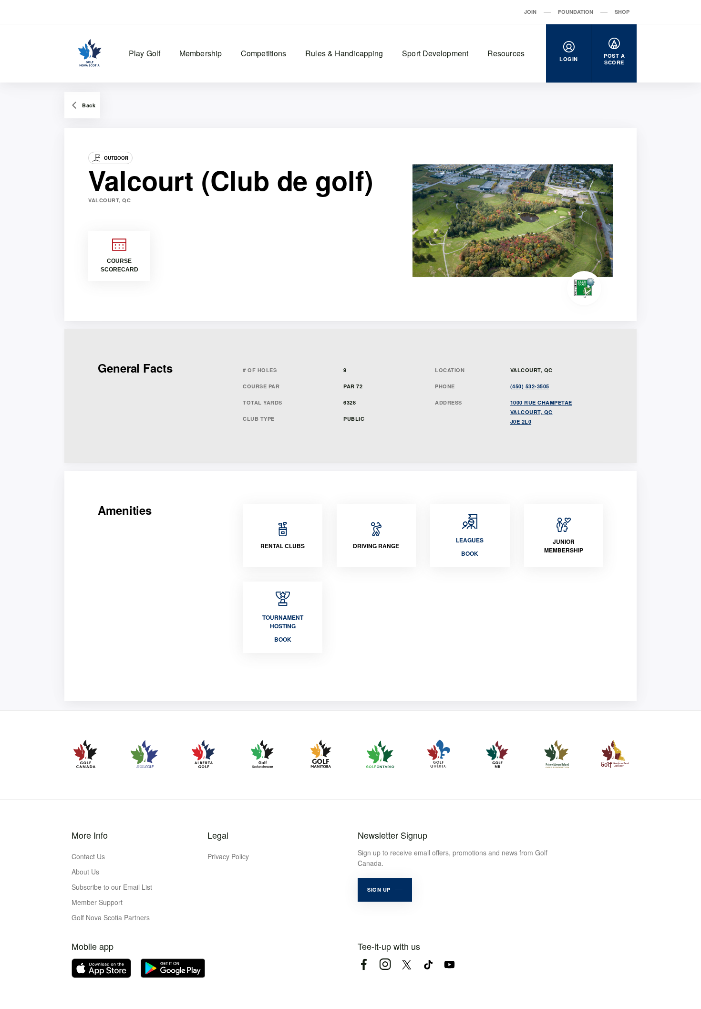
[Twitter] (406, 964)
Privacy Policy (228, 856)
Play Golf (144, 53)
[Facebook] (364, 964)
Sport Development (435, 53)
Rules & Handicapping (344, 53)
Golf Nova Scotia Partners (111, 917)
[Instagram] (385, 964)
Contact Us (88, 856)
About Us (85, 871)
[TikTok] (428, 964)
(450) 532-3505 (529, 386)
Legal (217, 835)
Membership (200, 53)
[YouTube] (449, 964)
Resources (506, 53)
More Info (90, 835)
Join (530, 11)
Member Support (97, 902)
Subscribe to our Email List (112, 887)
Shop (622, 11)
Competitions (263, 53)
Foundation (575, 11)
